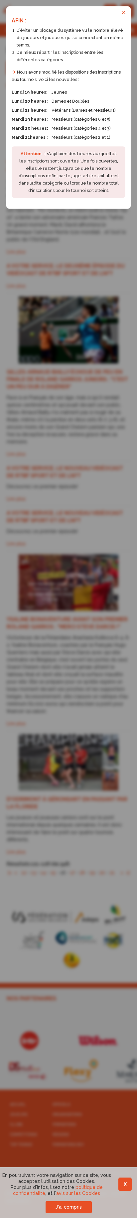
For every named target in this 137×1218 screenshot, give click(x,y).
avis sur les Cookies (78, 1193)
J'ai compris (69, 1207)
